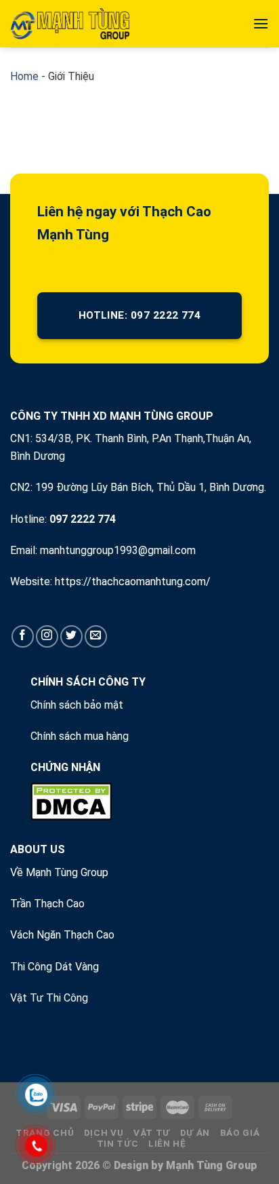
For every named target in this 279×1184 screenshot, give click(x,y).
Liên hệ (167, 1143)
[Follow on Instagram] (47, 636)
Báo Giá (240, 1132)
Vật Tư (151, 1132)
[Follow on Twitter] (71, 636)
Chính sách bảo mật (76, 704)
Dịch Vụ (104, 1132)
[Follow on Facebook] (23, 636)
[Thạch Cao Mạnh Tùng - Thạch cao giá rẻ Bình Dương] (69, 23)
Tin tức (118, 1143)
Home (24, 76)
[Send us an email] (96, 636)
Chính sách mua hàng (79, 736)
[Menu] (261, 23)
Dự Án (195, 1132)
